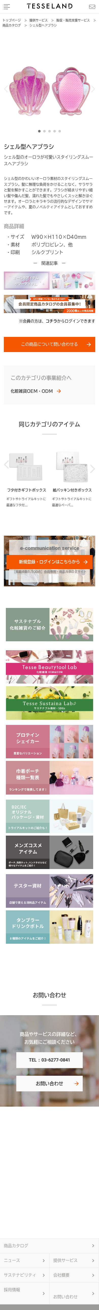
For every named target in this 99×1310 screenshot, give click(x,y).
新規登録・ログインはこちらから (49, 562)
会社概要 (61, 1275)
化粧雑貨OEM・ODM (32, 391)
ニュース (12, 1260)
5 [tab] (60, 132)
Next (93, 88)
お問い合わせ (49, 1083)
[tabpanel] (49, 88)
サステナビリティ (20, 1275)
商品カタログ (16, 1246)
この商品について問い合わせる (49, 344)
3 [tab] (50, 132)
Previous (6, 88)
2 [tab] (45, 132)
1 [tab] (40, 132)
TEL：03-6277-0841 (49, 1060)
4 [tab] (55, 132)
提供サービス (65, 1260)
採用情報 (12, 1290)
